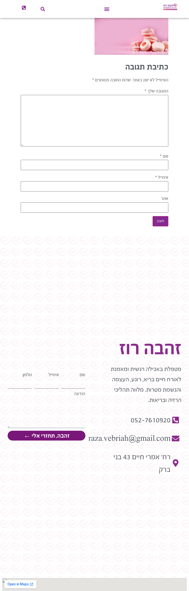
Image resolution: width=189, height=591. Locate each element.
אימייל (161, 177)
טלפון (27, 374)
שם (164, 156)
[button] (107, 9)
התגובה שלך (156, 91)
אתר (164, 198)
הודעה (79, 393)
